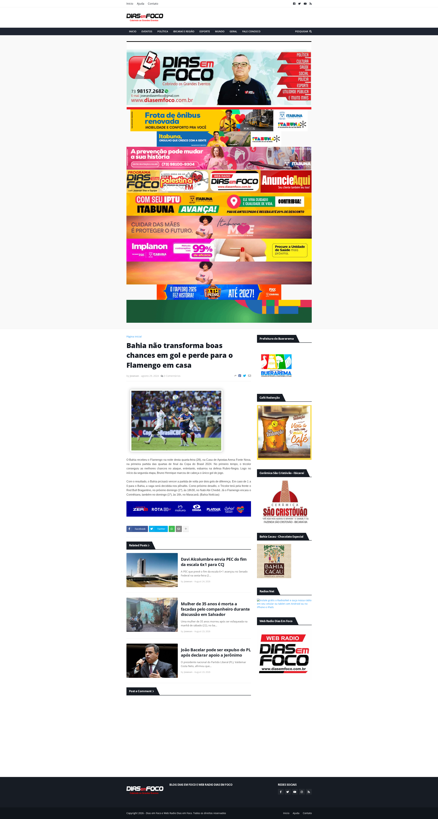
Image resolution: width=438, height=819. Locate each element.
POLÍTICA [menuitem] (162, 31)
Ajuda (140, 3)
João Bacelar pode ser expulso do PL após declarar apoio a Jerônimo (216, 652)
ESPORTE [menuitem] (204, 31)
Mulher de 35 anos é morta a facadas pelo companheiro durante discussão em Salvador (215, 609)
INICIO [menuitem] (132, 31)
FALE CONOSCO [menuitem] (251, 31)
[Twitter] (244, 375)
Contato (153, 3)
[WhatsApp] (172, 529)
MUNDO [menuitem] (219, 31)
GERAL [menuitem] (233, 31)
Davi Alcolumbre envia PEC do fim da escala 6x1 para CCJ (214, 561)
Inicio (129, 3)
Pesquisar (301, 31)
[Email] (249, 375)
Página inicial (134, 336)
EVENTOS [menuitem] (146, 31)
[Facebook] (240, 375)
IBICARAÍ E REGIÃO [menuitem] (183, 31)
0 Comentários (172, 375)
